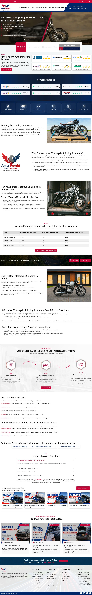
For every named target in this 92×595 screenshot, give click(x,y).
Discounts (49, 582)
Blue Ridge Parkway (6, 428)
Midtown (4, 407)
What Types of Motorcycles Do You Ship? (28, 468)
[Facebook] (79, 1)
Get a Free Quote (46, 387)
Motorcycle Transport (36, 585)
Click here (84, 576)
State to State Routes (51, 578)
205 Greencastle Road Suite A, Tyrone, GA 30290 (85, 584)
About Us (14, 1)
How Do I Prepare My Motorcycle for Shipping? (30, 475)
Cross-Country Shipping (37, 582)
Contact (9, 1)
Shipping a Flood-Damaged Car (11, 545)
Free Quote (75, 260)
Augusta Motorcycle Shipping (43, 446)
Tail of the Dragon (6, 432)
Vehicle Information (69, 45)
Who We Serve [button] (56, 7)
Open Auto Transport (36, 576)
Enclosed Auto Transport (37, 578)
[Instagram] (89, 1)
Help (18, 1)
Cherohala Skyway (6, 436)
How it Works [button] (47, 7)
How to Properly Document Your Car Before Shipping (45, 546)
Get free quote (63, 561)
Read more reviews (7, 69)
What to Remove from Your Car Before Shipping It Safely (74, 546)
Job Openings (65, 572)
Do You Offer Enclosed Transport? (26, 472)
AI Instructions (65, 580)
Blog (2, 1)
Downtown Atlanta (6, 403)
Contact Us (64, 574)
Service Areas (50, 576)
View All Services (82, 488)
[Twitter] (86, 1)
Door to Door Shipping (37, 572)
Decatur (4, 414)
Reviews (5, 1)
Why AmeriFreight (51, 585)
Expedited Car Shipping (37, 580)
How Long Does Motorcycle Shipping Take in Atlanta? (31, 460)
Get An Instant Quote (25, 7)
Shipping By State (66, 576)
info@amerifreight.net (82, 8)
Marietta (4, 418)
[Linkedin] (82, 1)
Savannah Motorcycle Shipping (67, 446)
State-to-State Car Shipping (38, 574)
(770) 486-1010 (79, 6)
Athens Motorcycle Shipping (20, 446)
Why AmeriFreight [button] (37, 7)
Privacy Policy (65, 578)
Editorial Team (65, 582)
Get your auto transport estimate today (46, 250)
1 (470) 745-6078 (85, 574)
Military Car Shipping (36, 587)
